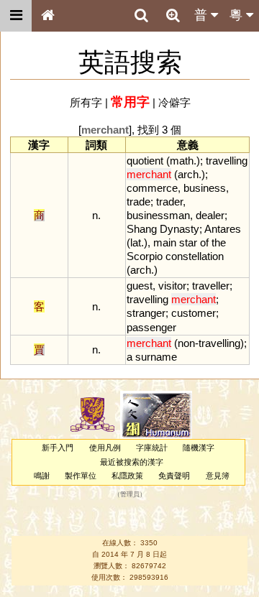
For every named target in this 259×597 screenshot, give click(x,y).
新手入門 (57, 447)
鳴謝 (42, 475)
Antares (222, 229)
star (188, 242)
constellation (194, 256)
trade (138, 201)
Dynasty (179, 229)
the (219, 242)
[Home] (47, 16)
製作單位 (80, 475)
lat (135, 242)
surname (156, 357)
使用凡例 (105, 447)
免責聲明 (174, 475)
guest (140, 285)
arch (188, 174)
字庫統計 (152, 447)
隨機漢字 (198, 447)
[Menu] (16, 16)
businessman (158, 215)
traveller (211, 285)
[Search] (141, 16)
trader (169, 201)
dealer (210, 215)
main (164, 242)
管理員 (130, 495)
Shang (142, 229)
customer (193, 313)
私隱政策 (127, 475)
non (186, 343)
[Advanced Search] (172, 15)
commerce (152, 188)
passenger (151, 327)
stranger (146, 313)
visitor (172, 285)
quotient (145, 160)
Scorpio (145, 256)
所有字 (86, 102)
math (182, 160)
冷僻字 (174, 102)
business (204, 188)
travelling (226, 160)
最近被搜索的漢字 (131, 462)
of (204, 242)
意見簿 (218, 475)
